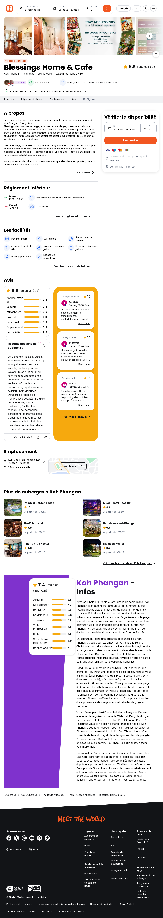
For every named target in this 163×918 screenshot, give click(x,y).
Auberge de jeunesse (15, 61)
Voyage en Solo (119, 870)
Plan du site (47, 911)
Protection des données (19, 904)
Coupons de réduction (102, 904)
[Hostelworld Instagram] (24, 838)
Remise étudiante (120, 878)
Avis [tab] (74, 99)
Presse (140, 848)
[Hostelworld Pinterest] (39, 838)
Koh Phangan (12, 73)
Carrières (142, 857)
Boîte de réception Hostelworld (143, 894)
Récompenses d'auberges (118, 862)
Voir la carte (45, 73)
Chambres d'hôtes (89, 854)
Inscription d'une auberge (146, 877)
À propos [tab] (9, 99)
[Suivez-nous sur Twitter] (16, 838)
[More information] (44, 346)
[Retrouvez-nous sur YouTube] (31, 838)
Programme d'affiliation (143, 885)
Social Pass (117, 837)
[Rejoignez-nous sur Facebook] (8, 838)
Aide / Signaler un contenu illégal (92, 882)
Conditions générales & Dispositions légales (61, 904)
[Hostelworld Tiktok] (47, 838)
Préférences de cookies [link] (71, 911)
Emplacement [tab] (57, 99)
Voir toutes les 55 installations (100, 82)
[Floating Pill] (149, 36)
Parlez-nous (90, 873)
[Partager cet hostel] (156, 54)
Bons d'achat (127, 904)
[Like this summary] (38, 437)
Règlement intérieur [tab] (31, 99)
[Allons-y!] (107, 8)
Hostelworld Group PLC (143, 840)
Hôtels (87, 845)
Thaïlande (28, 73)
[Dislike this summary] (46, 437)
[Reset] (45, 8)
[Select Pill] (146, 8)
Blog (113, 845)
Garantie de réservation (117, 854)
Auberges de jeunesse (91, 837)
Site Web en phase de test (21, 911)
